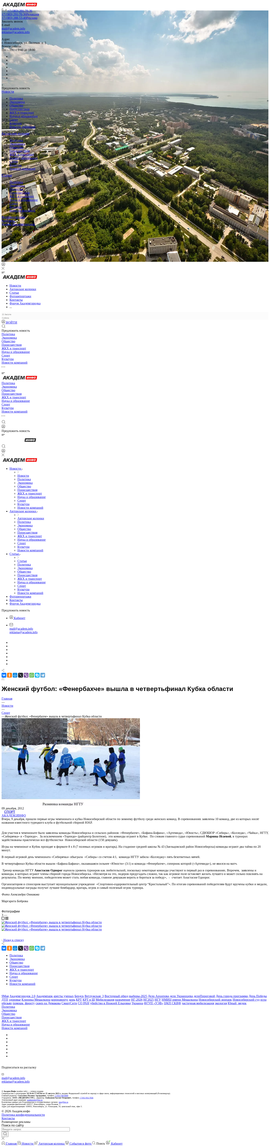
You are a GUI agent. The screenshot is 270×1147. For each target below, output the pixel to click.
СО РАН (83, 1003)
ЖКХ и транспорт (21, 112)
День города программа (232, 996)
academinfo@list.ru (34, 1100)
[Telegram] (10, 234)
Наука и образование (23, 116)
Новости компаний (22, 127)
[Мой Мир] (15, 675)
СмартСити (69, 1003)
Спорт (13, 119)
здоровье (15, 999)
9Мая (5, 996)
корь (72, 999)
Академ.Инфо (14, 815)
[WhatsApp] (31, 675)
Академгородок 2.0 (22, 996)
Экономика (17, 102)
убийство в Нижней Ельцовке (110, 1003)
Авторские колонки (15, 133)
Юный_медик (237, 1003)
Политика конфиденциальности (23, 1114)
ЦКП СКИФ (172, 1003)
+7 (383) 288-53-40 (19, 18)
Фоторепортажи (13, 217)
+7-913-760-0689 (61, 1095)
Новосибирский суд (246, 999)
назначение (122, 999)
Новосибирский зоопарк (215, 999)
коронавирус (59, 999)
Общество (16, 105)
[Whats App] (10, 249)
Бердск (79, 996)
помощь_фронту (24, 1003)
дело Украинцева (181, 996)
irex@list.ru (63, 1102)
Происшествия (19, 109)
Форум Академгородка (18, 224)
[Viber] (10, 241)
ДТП (5, 999)
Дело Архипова (158, 996)
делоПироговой (204, 996)
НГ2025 (148, 999)
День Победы (258, 996)
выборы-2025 (138, 996)
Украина (137, 1003)
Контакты (8, 220)
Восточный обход (116, 996)
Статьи (7, 175)
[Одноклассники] (10, 238)
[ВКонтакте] (10, 231)
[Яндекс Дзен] (10, 252)
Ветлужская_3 (94, 996)
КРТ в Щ (89, 999)
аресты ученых (64, 996)
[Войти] (3, 265)
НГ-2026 (137, 999)
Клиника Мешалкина (36, 999)
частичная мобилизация (198, 1003)
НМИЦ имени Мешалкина (180, 999)
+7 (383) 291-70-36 (20, 10)
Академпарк (44, 996)
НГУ (158, 999)
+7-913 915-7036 (86, 1098)
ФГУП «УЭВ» (153, 1003)
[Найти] (5, 1134)
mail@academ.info (13, 28)
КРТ (79, 999)
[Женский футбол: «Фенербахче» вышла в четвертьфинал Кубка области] (52, 922)
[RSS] (3, 679)
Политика (16, 98)
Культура (15, 123)
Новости (8, 91)
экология (221, 1003)
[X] (20, 675)
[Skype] (37, 675)
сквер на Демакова (48, 1003)
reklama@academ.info (16, 32)
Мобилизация (105, 999)
